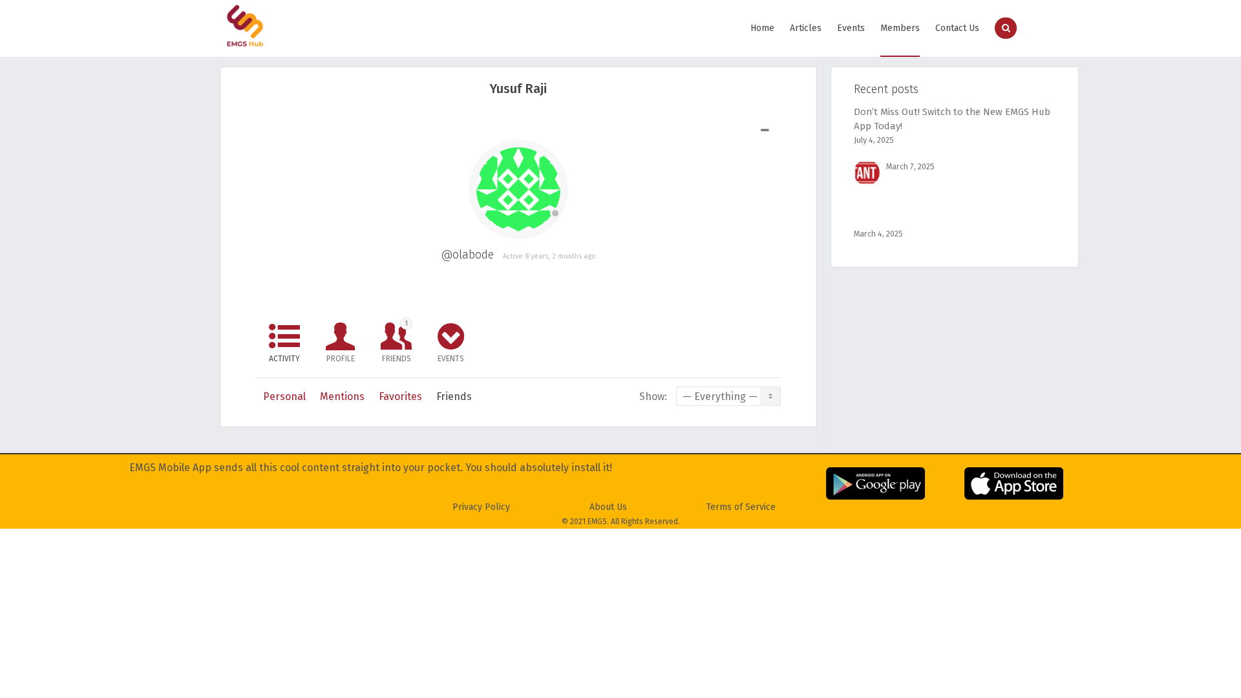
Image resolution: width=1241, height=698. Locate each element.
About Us (608, 507)
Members (900, 28)
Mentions (342, 396)
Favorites (400, 396)
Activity (284, 358)
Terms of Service (741, 507)
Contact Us (957, 28)
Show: (653, 396)
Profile (340, 358)
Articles (806, 28)
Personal (284, 396)
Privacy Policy (481, 507)
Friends (396, 341)
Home (762, 28)
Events (851, 28)
